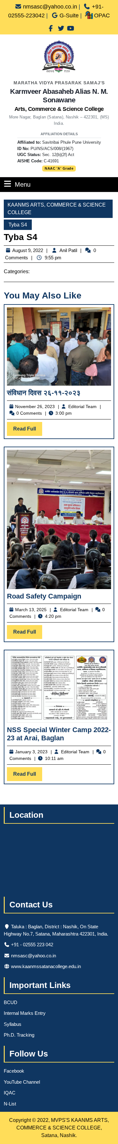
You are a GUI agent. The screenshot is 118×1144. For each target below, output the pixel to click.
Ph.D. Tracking (19, 1035)
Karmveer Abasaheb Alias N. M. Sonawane (59, 99)
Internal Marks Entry (25, 1013)
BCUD (10, 1002)
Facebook (14, 1071)
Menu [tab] (23, 184)
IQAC (9, 1092)
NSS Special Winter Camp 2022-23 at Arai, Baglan (59, 734)
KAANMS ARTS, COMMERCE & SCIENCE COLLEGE (57, 208)
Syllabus (12, 1024)
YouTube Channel (22, 1082)
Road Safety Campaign (44, 596)
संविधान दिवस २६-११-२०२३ (44, 393)
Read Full (27, 431)
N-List (10, 1103)
